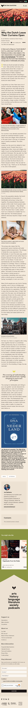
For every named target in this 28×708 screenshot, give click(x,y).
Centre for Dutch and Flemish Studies (13, 461)
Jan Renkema (6, 38)
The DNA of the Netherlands (7, 44)
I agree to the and (12, 681)
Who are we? (4, 633)
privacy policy (19, 681)
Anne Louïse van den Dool (8, 565)
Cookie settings (4, 655)
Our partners (4, 624)
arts (14, 593)
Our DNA (3, 631)
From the (11, 561)
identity (4, 476)
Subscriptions (4, 620)
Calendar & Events (5, 649)
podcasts (14, 607)
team (6, 637)
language (14, 599)
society (14, 605)
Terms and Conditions (6, 651)
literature (14, 602)
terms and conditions (11, 681)
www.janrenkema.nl (9, 506)
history (14, 596)
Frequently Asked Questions (7, 647)
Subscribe (14, 691)
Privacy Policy (4, 653)
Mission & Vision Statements (7, 635)
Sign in (21, 1)
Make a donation (5, 622)
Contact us (3, 639)
